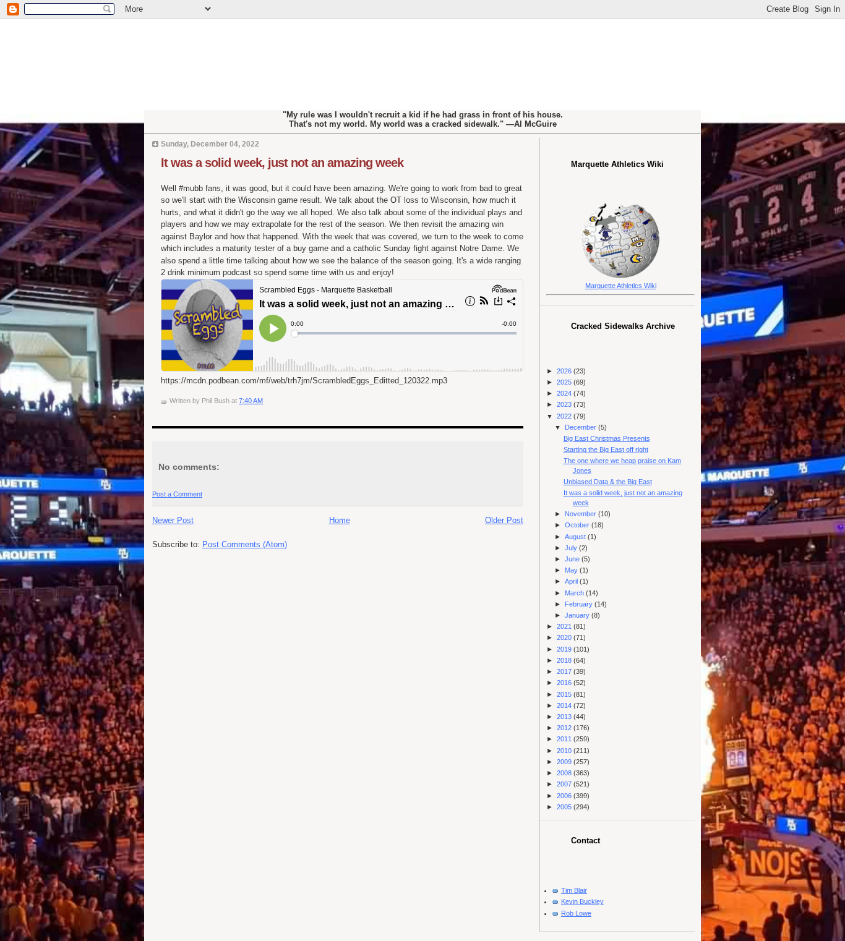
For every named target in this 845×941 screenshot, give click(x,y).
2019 (565, 649)
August (576, 536)
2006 (565, 795)
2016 (565, 682)
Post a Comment (177, 494)
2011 (565, 739)
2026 (565, 371)
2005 (565, 807)
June (573, 559)
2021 (565, 626)
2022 (565, 416)
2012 (565, 727)
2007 (565, 784)
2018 (565, 660)
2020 (565, 637)
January (578, 615)
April (572, 581)
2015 (565, 694)
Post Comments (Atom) (244, 544)
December (581, 427)
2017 (565, 671)
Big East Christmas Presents (607, 438)
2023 (565, 404)
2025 (565, 382)
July (572, 547)
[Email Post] (266, 400)
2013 (565, 716)
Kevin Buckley (582, 901)
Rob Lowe (576, 913)
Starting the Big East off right (606, 449)
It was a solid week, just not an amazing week (282, 162)
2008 (565, 773)
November (581, 513)
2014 (565, 705)
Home (339, 520)
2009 (565, 761)
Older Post (504, 520)
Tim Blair (574, 890)
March (575, 593)
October (578, 525)
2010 (565, 750)
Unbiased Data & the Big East (608, 481)
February (579, 604)
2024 (565, 393)
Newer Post (173, 520)
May (572, 570)
